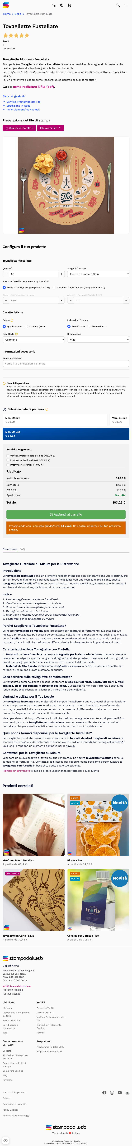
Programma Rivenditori (49, 1051)
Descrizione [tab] (10, 549)
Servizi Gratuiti (45, 1012)
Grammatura (74, 334)
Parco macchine (11, 1020)
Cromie (77, 1141)
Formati (41, 1032)
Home (7, 13)
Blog (5, 1032)
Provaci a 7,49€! (45, 1008)
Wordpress (68, 1141)
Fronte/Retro (99, 326)
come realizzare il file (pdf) (33, 87)
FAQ (5, 1075)
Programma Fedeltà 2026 (50, 1047)
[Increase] (61, 274)
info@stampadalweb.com (17, 986)
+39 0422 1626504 (13, 990)
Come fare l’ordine (13, 1071)
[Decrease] (6, 274)
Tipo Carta (8, 334)
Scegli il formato (76, 268)
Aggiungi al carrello (68, 514)
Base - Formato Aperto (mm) (18, 295)
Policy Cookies (10, 1109)
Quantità (7, 268)
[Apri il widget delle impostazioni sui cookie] (5, 1140)
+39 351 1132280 (11, 994)
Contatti (7, 1050)
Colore (6, 320)
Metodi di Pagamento (14, 1092)
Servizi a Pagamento (19, 449)
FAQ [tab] (22, 549)
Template (8, 1080)
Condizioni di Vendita (14, 1104)
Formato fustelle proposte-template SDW (26, 281)
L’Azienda (8, 1008)
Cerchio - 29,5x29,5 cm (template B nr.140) (81, 287)
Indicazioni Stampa (78, 320)
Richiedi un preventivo (16, 770)
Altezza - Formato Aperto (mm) (84, 295)
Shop (18, 13)
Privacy (6, 1098)
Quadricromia (14, 326)
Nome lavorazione (12, 358)
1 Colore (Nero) (37, 326)
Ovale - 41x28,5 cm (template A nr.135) (28, 287)
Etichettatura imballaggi (16, 1115)
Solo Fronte (78, 326)
